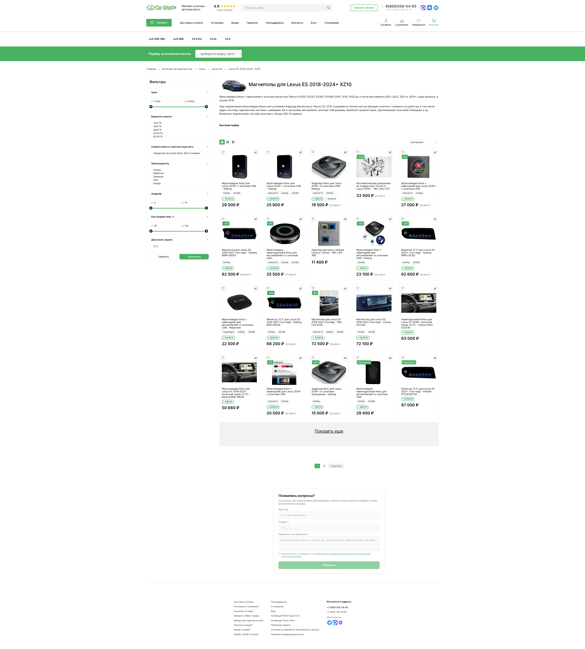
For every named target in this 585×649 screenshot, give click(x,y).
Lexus (202, 68)
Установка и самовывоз (246, 606)
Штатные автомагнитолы (177, 68)
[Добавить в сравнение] (255, 152)
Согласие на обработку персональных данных (295, 629)
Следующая (336, 466)
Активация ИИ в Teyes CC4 (285, 615)
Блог (314, 22)
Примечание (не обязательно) (293, 534)
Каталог (162, 22)
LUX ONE (178, 38)
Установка (217, 22)
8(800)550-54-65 (401, 6)
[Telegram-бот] (329, 622)
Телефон (283, 522)
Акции (235, 22)
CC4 (227, 38)
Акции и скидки (242, 629)
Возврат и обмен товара (246, 615)
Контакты (297, 22)
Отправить (329, 565)
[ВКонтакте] (429, 7)
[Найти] (328, 8)
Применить (194, 256)
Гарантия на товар (243, 611)
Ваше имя (283, 509)
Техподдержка (275, 22)
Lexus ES (217, 68)
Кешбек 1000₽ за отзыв (246, 634)
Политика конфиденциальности (287, 634)
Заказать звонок (364, 7)
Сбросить (163, 256)
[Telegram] (436, 7)
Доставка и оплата (191, 22)
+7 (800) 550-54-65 (337, 607)
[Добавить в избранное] (223, 152)
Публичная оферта (280, 625)
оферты (326, 554)
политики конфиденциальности (344, 554)
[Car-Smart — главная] (161, 8)
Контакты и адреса (339, 601)
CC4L (213, 38)
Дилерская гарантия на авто (249, 620)
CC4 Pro (197, 38)
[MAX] (423, 7)
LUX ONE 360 (157, 38)
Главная (151, 68)
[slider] (151, 106)
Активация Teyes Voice (283, 620)
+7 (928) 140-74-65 (337, 612)
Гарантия (252, 22)
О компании (332, 22)
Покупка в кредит (243, 625)
